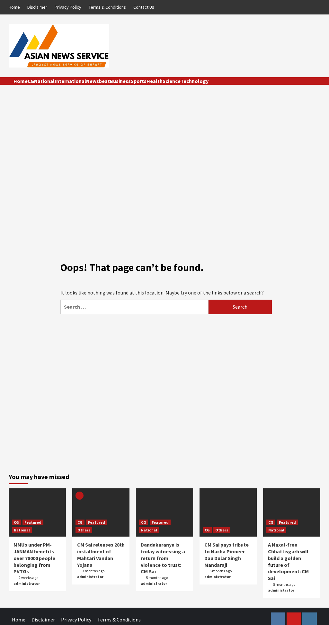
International (70, 81)
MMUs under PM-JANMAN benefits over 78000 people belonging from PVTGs (34, 558)
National (44, 81)
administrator (26, 583)
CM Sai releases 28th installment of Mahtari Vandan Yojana (101, 554)
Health (155, 81)
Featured (32, 522)
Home (14, 7)
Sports (139, 81)
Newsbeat (98, 81)
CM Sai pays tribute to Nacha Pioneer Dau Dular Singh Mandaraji (226, 554)
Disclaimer (37, 7)
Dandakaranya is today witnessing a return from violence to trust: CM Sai (163, 558)
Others (83, 530)
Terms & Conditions (107, 7)
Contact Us (143, 7)
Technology (195, 81)
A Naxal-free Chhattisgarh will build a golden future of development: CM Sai (288, 561)
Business (120, 81)
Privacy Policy (68, 7)
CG (31, 81)
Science (172, 81)
